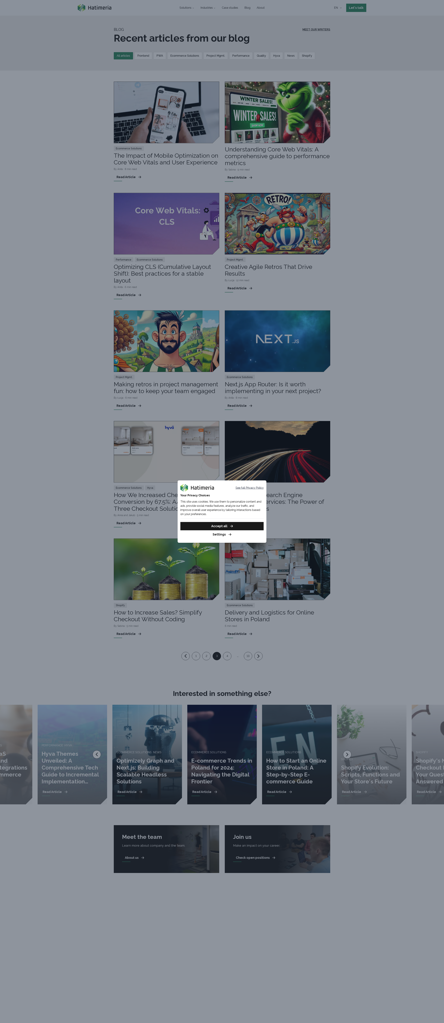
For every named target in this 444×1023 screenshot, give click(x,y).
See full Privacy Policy (250, 487)
